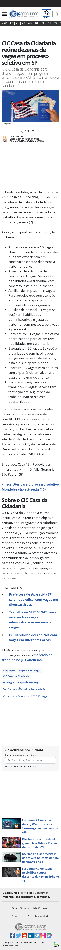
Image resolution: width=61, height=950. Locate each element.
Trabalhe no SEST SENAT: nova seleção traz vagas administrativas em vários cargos (33, 619)
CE (43, 23)
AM (30, 23)
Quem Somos (20, 908)
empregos (8, 682)
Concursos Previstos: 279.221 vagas (26, 696)
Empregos (9, 670)
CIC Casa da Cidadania (16, 676)
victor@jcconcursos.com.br (24, 139)
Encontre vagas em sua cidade (20, 754)
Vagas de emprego (29, 670)
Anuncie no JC (20, 916)
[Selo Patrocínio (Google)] (46, 14)
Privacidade (42, 916)
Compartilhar (30, 130)
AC (11, 23)
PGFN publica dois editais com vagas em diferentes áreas (33, 637)
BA (36, 23)
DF (49, 23)
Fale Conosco (40, 908)
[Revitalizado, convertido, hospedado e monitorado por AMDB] (56, 944)
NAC (4, 23)
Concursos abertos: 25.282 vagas (24, 688)
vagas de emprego (28, 682)
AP (23, 23)
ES (55, 23)
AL (17, 23)
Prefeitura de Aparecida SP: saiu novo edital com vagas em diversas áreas (33, 599)
